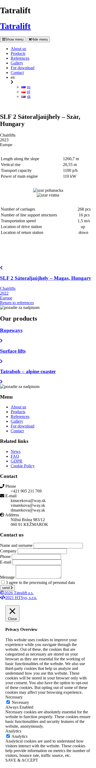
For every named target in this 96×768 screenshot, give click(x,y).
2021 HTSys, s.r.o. (21, 597)
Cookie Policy (23, 466)
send (6, 588)
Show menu (14, 39)
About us (18, 407)
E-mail (5, 562)
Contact (17, 431)
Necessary (20, 702)
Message (7, 577)
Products (18, 411)
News (16, 451)
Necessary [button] (14, 697)
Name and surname (16, 545)
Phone (5, 556)
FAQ (15, 456)
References (20, 416)
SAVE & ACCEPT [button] (21, 760)
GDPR (16, 461)
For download (22, 426)
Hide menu (39, 39)
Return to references (17, 302)
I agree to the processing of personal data (40, 582)
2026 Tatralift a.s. (19, 593)
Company (8, 551)
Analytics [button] (13, 731)
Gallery (17, 421)
